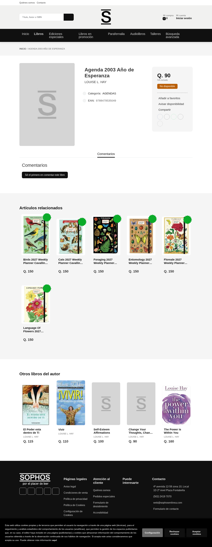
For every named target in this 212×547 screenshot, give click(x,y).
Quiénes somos (27, 3)
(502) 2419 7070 (162, 496)
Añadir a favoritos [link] (169, 98)
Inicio (22, 49)
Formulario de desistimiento (100, 504)
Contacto (41, 3)
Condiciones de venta (76, 492)
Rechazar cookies (174, 532)
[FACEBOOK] (22, 491)
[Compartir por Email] (180, 117)
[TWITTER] (31, 491)
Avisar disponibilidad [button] (171, 104)
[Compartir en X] (167, 117)
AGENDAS (109, 93)
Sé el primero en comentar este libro (45, 175)
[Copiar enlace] (160, 123)
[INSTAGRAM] (39, 491)
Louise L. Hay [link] (95, 82)
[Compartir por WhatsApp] (173, 117)
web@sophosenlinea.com (167, 502)
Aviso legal (70, 486)
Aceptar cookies (196, 532)
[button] (168, 17)
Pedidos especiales (104, 496)
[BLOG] (55, 491)
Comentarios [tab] (106, 154)
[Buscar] (69, 17)
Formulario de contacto (166, 509)
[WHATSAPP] (47, 491)
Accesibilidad (100, 512)
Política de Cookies (74, 505)
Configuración (152, 532)
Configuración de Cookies (73, 513)
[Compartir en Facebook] (160, 117)
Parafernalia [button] (116, 34)
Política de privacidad (75, 499)
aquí (54, 540)
